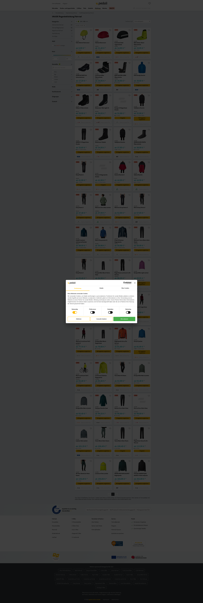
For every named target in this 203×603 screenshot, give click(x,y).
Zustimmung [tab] (77, 288)
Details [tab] (101, 288)
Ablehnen (78, 319)
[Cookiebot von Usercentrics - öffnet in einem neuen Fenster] (124, 283)
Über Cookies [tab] (125, 288)
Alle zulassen (124, 319)
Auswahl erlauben (101, 319)
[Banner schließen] (134, 282)
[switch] (92, 312)
